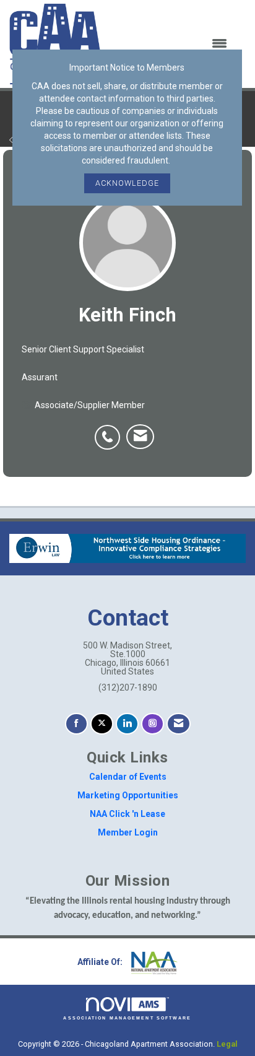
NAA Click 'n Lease (127, 814)
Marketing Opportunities (127, 795)
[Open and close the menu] (172, 44)
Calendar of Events (127, 777)
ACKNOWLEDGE (127, 183)
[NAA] (153, 962)
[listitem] (110, 430)
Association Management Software (127, 1018)
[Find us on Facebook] (76, 724)
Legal (227, 1044)
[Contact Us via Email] (178, 724)
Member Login (128, 832)
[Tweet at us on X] (101, 724)
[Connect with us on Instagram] (152, 724)
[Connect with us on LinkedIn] (127, 724)
